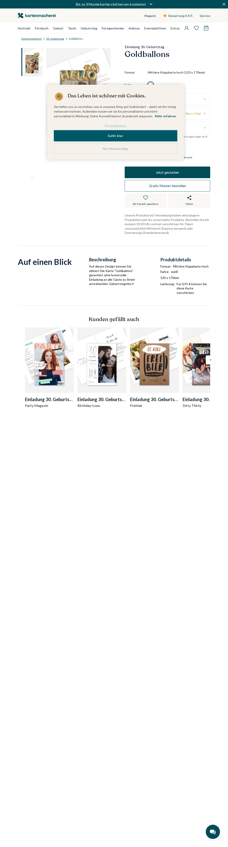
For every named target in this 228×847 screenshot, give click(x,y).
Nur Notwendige (115, 148)
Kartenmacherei (31, 38)
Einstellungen (115, 125)
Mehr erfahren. (166, 116)
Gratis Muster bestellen (167, 185)
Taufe (72, 28)
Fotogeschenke (113, 28)
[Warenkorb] (206, 28)
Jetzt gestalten (167, 172)
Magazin (150, 16)
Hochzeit (24, 28)
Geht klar (115, 136)
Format (130, 72)
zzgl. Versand (184, 157)
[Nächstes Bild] (32, 178)
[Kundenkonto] (187, 28)
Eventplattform (155, 28)
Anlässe (134, 28)
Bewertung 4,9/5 (181, 16)
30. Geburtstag (55, 38)
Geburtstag (89, 28)
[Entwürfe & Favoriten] (196, 28)
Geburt (58, 28)
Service (205, 16)
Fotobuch (42, 28)
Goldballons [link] (76, 38)
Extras (175, 28)
